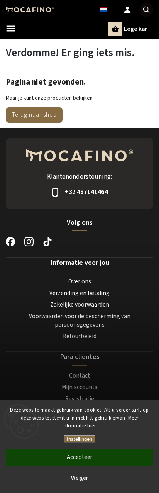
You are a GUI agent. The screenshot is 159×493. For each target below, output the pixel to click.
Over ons (79, 281)
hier (91, 425)
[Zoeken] (146, 10)
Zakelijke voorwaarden (79, 304)
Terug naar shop (34, 114)
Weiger (79, 478)
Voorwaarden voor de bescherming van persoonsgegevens (79, 320)
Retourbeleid (79, 336)
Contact (79, 375)
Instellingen (79, 439)
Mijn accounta (80, 387)
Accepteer (79, 457)
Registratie (79, 399)
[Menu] (11, 28)
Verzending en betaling (79, 293)
